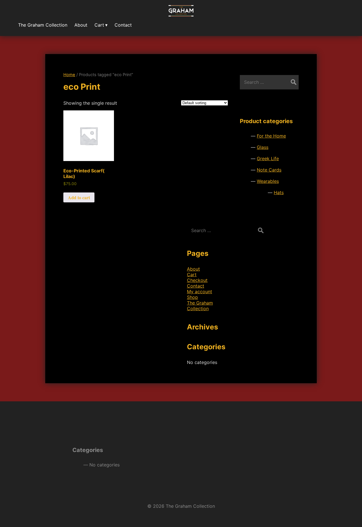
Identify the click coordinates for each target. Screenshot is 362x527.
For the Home (271, 136)
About (193, 269)
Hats (279, 192)
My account (199, 291)
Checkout (197, 280)
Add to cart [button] (79, 197)
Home (69, 74)
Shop (192, 297)
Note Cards (269, 170)
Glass (262, 147)
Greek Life (268, 158)
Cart (192, 274)
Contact (195, 286)
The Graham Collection (200, 305)
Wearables (268, 181)
